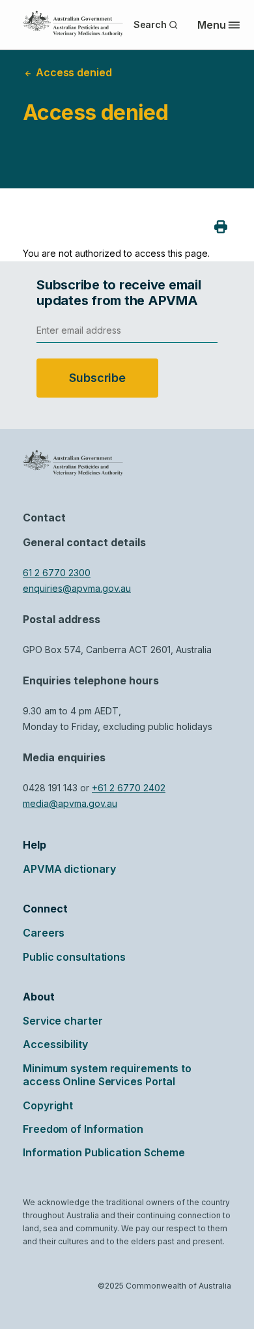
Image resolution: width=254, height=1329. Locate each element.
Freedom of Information (83, 1128)
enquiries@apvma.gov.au (77, 588)
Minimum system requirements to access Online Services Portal (107, 1075)
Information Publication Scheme (104, 1152)
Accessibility (55, 1044)
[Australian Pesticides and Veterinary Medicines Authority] (73, 23)
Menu (211, 24)
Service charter (63, 1020)
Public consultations (74, 956)
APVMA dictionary (69, 868)
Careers (43, 932)
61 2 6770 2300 (57, 572)
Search (150, 24)
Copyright (48, 1105)
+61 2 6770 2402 (128, 787)
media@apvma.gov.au (70, 803)
